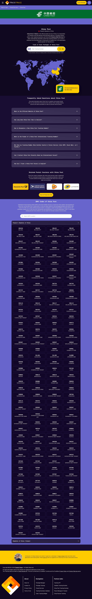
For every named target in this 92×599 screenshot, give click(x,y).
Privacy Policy (63, 571)
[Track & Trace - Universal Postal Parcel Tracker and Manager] (13, 2)
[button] (3, 3)
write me (45, 557)
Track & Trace (61, 556)
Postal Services (40, 588)
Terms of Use (27, 591)
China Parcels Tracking (60, 593)
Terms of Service (73, 571)
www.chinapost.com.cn (72, 88)
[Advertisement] (46, 21)
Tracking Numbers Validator (43, 591)
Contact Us (27, 585)
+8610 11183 (69, 89)
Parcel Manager (81, 2)
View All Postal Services (46, 195)
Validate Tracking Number (60, 585)
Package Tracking (40, 585)
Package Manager (40, 583)
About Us (26, 583)
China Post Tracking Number (61, 588)
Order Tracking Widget (41, 593)
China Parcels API (22, 571)
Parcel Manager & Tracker (60, 591)
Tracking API (57, 583)
